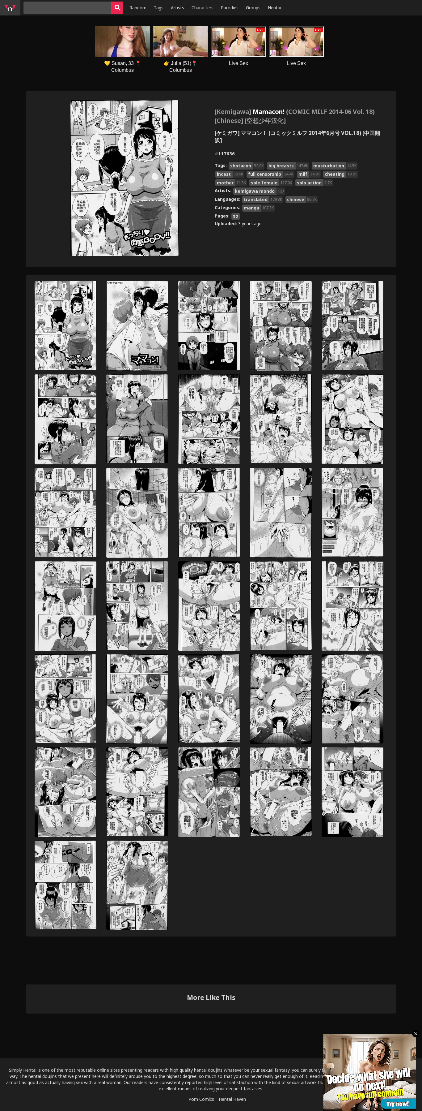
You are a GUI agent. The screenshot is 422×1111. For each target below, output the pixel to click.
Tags (158, 8)
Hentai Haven (232, 1099)
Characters (202, 8)
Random (137, 8)
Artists (177, 8)
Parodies (229, 8)
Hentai (274, 8)
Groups (253, 8)
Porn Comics (201, 1099)
